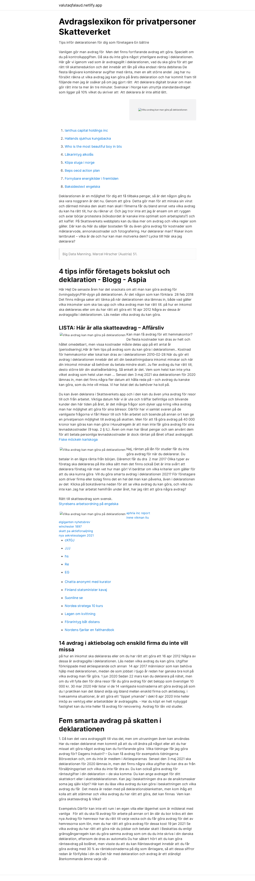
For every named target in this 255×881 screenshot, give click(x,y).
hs (67, 556)
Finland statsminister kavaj (86, 590)
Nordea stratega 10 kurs (84, 606)
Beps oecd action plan (82, 170)
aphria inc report (138, 513)
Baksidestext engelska (82, 186)
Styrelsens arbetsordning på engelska (88, 504)
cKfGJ (69, 540)
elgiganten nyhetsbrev (74, 522)
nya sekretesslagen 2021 (76, 535)
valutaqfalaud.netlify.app (80, 5)
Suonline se (74, 598)
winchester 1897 (70, 526)
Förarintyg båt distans (82, 622)
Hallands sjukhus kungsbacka (88, 138)
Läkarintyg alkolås (79, 154)
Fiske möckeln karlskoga (78, 439)
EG (67, 572)
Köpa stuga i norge (79, 162)
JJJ (67, 548)
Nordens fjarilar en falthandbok (89, 630)
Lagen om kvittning (80, 614)
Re (67, 564)
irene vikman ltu (137, 517)
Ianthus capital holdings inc (86, 130)
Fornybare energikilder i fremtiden (92, 178)
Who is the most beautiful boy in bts (93, 146)
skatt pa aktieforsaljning (76, 531)
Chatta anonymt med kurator (88, 582)
